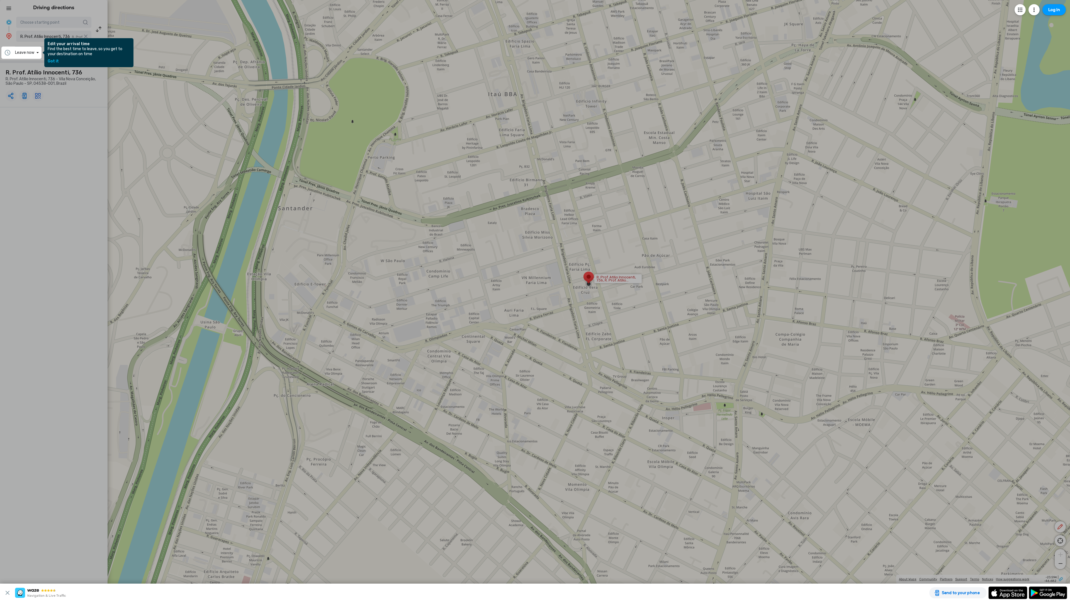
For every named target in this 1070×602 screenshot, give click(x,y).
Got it (53, 61)
